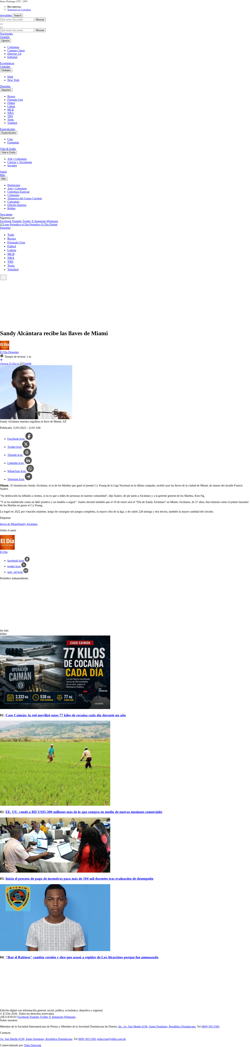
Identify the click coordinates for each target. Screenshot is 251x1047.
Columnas (13, 47)
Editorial (12, 57)
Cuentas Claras (16, 50)
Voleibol (12, 122)
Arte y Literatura (17, 158)
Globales (5, 66)
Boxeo (11, 96)
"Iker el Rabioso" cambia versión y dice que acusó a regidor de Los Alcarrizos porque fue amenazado (82, 957)
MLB (10, 109)
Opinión (5, 37)
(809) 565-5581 (210, 1026)
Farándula (13, 142)
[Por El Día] (4, 348)
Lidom (11, 106)
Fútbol (11, 103)
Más (2, 175)
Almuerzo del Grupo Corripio (24, 198)
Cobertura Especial (18, 191)
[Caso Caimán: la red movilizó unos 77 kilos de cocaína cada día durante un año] (125, 673)
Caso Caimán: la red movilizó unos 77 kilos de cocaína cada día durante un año (66, 715)
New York (13, 80)
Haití (10, 76)
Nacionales (6, 33)
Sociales (12, 165)
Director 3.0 (14, 53)
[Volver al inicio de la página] (3, 277)
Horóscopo (13, 185)
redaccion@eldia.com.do (111, 1039)
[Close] (1, 27)
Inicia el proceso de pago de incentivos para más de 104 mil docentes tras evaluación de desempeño (79, 878)
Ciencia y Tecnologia (19, 162)
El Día (4, 352)
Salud (3, 171)
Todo (10, 235)
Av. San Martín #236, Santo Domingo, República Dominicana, (36, 1039)
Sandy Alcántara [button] (27, 524)
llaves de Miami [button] (9, 524)
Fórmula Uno (15, 99)
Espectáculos (7, 129)
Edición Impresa (16, 205)
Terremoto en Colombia (19, 9)
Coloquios (13, 195)
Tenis (10, 119)
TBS (10, 116)
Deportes (5, 86)
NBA (10, 112)
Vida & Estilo (8, 148)
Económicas (7, 63)
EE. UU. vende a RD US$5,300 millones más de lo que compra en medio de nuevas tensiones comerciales (84, 812)
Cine (10, 139)
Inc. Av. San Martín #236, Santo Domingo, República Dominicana (157, 1026)
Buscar (40, 19)
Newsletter (6, 214)
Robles (11, 208)
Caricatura (13, 201)
